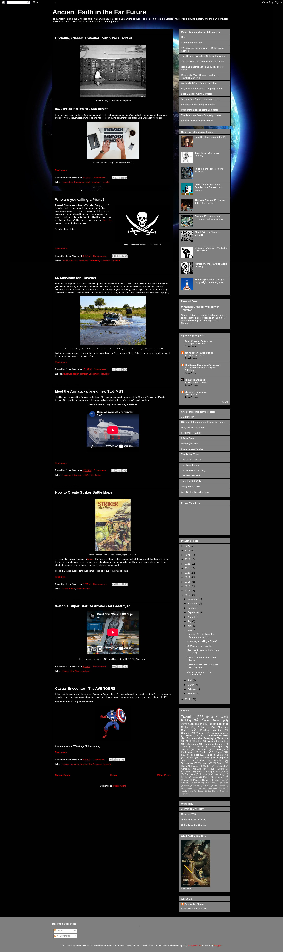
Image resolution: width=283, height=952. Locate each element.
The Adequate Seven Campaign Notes (201, 115)
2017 (188, 586)
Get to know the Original (193, 825)
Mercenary (192, 744)
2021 (188, 568)
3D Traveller (187, 416)
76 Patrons (218, 763)
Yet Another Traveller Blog (199, 352)
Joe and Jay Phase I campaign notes (200, 99)
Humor (66, 671)
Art (182, 788)
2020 (188, 572)
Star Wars (74, 671)
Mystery (207, 766)
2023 (188, 559)
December (193, 599)
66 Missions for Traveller (75, 278)
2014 (188, 699)
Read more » (61, 170)
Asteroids (219, 777)
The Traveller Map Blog (193, 470)
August (191, 617)
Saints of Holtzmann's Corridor (197, 120)
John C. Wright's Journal (198, 341)
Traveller (105, 182)
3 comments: (100, 369)
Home (113, 775)
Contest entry (217, 774)
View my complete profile (194, 908)
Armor (184, 769)
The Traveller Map (190, 465)
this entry (107, 220)
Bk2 (226, 772)
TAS (218, 772)
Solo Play (212, 791)
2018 (188, 581)
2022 (188, 563)
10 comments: (100, 177)
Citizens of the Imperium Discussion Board (203, 422)
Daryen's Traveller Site (193, 427)
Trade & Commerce (110, 260)
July (190, 621)
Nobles (203, 752)
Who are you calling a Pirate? (79, 200)
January (192, 693)
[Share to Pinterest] (125, 177)
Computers (68, 182)
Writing (200, 733)
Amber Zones (211, 720)
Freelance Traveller (191, 432)
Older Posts (164, 775)
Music (222, 788)
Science (205, 757)
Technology (187, 763)
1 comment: (99, 759)
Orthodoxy (203, 727)
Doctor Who (200, 788)
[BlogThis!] (116, 177)
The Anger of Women (195, 343)
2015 (188, 595)
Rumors (203, 774)
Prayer (206, 777)
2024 (188, 555)
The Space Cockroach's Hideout (202, 365)
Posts (59, 930)
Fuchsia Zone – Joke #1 (196, 382)
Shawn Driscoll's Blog (192, 449)
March (191, 684)
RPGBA (196, 786)
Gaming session (219, 733)
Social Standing (204, 772)
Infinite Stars (187, 438)
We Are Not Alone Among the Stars (199, 83)
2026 (188, 546)
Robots (200, 791)
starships (85, 671)
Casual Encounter (71, 764)
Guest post (210, 783)
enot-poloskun (194, 945)
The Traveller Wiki (190, 475)
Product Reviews (195, 735)
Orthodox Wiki (188, 814)
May (190, 630)
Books (219, 752)
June (190, 625)
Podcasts (185, 783)
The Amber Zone (190, 454)
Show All (224, 402)
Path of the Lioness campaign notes (199, 109)
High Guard (223, 783)
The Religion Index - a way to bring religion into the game (210, 281)
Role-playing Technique (216, 738)
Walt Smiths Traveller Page (195, 492)
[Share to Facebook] (122, 177)
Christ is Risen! (192, 394)
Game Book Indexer (191, 42)
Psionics (195, 766)
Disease (185, 780)
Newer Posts (62, 775)
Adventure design (70, 374)
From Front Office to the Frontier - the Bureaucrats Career (208, 187)
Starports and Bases (194, 355)
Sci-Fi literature (93, 182)
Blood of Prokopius (195, 392)
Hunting (218, 760)
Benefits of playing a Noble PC (210, 137)
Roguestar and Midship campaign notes (201, 88)
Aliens (190, 757)
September (194, 612)
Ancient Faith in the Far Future (99, 12)
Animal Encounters (218, 741)
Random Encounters (78, 260)
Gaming (77, 475)
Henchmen (212, 788)
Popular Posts (187, 791)
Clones (189, 788)
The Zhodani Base (195, 379)
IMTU (65, 260)
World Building (83, 588)
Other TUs (219, 780)
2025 (188, 550)
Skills (184, 727)
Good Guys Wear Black (193, 819)
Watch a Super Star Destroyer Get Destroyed (93, 606)
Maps (65, 588)
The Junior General (191, 459)
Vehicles (200, 746)
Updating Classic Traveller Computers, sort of (93, 38)
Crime (184, 746)
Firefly (184, 777)
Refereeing (95, 260)
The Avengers (95, 764)
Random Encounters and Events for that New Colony (209, 217)
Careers (201, 760)
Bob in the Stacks (194, 904)
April (190, 680)
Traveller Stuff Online (192, 481)
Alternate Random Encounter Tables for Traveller (210, 201)
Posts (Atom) (119, 786)
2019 (188, 577)
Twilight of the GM (190, 486)
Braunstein (198, 783)
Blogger (217, 945)
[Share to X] (119, 177)
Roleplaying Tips (189, 443)
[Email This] (113, 177)
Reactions (219, 769)
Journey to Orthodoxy (192, 809)
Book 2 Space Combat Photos (196, 93)
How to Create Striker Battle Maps (83, 492)
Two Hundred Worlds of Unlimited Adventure (204, 56)
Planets (202, 749)
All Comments (63, 936)
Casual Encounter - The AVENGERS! (86, 688)
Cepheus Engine (213, 744)
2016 (188, 590)
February (193, 689)
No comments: (100, 256)
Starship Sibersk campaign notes (198, 104)
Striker (98, 475)
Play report (220, 766)
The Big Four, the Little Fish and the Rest (202, 61)
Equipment (79, 182)
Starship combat (190, 755)
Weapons (203, 763)
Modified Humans (201, 780)
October (192, 608)
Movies (84, 764)
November (193, 603)
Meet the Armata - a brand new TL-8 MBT (89, 391)
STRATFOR (88, 475)
